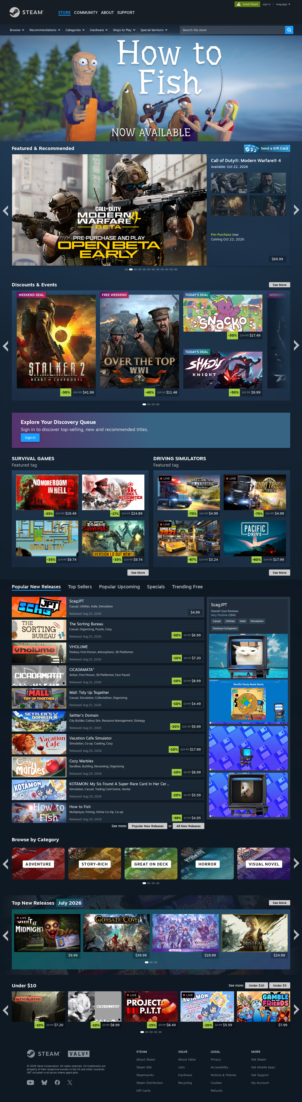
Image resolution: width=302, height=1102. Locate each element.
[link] (56, 345)
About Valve (187, 1059)
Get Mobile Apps (263, 1067)
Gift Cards (143, 1090)
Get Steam (258, 1059)
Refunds (216, 1090)
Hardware (185, 1075)
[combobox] (232, 30)
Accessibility (219, 1067)
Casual (217, 621)
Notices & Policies (223, 1075)
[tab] (36, 587)
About (107, 12)
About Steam (145, 1059)
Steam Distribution (149, 1083)
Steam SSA (144, 1067)
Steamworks (145, 1075)
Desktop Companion (225, 628)
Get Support (260, 1075)
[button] (17, 29)
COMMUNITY (86, 12)
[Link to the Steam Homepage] (26, 16)
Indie (243, 621)
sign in (266, 4)
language (281, 4)
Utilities (230, 621)
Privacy (216, 1059)
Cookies (216, 1083)
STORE (64, 12)
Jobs (181, 1067)
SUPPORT (126, 12)
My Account (260, 1083)
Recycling (185, 1083)
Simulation (257, 621)
